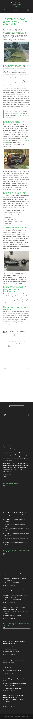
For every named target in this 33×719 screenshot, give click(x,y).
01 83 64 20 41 (21, 341)
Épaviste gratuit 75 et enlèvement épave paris (16, 512)
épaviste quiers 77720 (16, 113)
